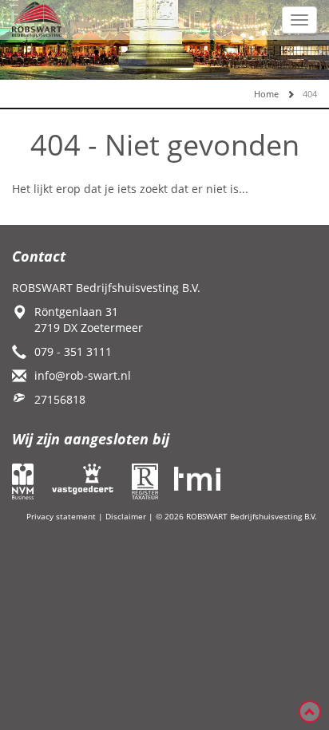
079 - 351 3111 (73, 351)
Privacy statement (61, 516)
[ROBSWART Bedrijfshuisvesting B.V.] (36, 17)
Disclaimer (125, 516)
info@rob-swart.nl (82, 375)
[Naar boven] (310, 711)
